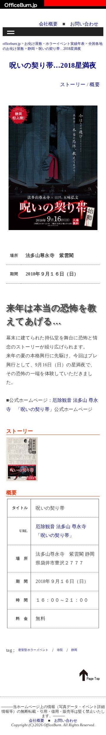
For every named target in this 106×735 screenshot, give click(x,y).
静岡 (74, 649)
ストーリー (73, 84)
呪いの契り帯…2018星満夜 (52, 65)
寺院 (60, 649)
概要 (95, 84)
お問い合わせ (84, 23)
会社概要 (48, 23)
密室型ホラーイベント (33, 649)
